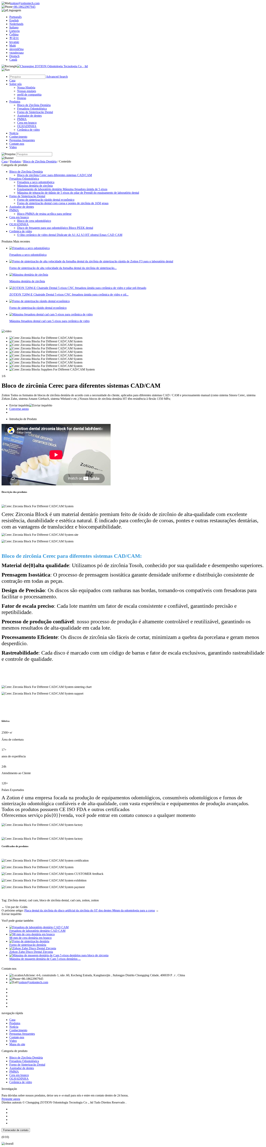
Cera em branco (27, 122)
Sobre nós (15, 84)
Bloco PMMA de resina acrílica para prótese (44, 213)
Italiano (13, 27)
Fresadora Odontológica (32, 108)
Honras (21, 98)
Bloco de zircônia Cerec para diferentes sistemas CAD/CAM (54, 175)
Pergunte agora (11, 1099)
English (14, 20)
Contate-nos (16, 143)
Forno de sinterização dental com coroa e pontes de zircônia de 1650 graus (62, 203)
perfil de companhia (29, 94)
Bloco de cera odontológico (34, 220)
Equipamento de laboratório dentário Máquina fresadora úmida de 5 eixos (62, 189)
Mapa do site (17, 1044)
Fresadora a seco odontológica (35, 182)
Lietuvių (14, 31)
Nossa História (26, 87)
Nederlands (16, 24)
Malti (12, 45)
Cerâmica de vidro (28, 129)
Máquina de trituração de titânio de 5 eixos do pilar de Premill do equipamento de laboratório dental (78, 192)
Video (13, 147)
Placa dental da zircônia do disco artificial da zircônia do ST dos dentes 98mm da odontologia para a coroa (89, 910)
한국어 (14, 38)
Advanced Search (57, 76)
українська (16, 52)
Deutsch (14, 56)
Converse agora (19, 408)
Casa (12, 80)
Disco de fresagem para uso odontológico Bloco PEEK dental (55, 227)
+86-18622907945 (23, 6)
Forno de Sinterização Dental (35, 112)
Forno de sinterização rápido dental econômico (45, 199)
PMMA (22, 119)
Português (15, 17)
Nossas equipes (26, 91)
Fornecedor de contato (15, 1130)
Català (13, 59)
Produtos (14, 101)
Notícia (13, 133)
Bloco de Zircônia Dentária (34, 105)
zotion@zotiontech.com (25, 3)
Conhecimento (18, 136)
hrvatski (14, 42)
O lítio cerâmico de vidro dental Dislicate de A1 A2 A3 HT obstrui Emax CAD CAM (69, 234)
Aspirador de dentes (29, 115)
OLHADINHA (26, 126)
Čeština (13, 34)
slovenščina (16, 49)
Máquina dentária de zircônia (35, 185)
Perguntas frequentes (22, 140)
